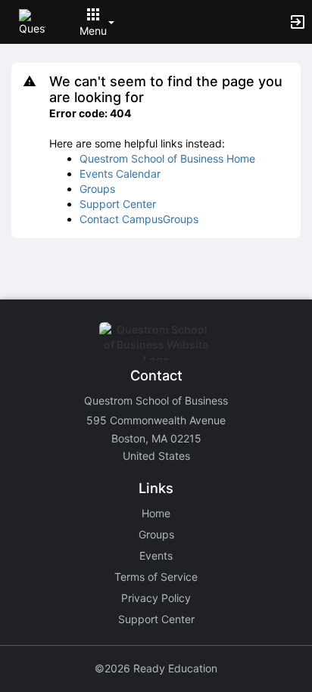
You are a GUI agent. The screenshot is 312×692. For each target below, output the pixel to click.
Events (156, 555)
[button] (32, 20)
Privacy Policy (156, 597)
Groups (97, 188)
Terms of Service (156, 576)
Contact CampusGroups (139, 219)
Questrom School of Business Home (167, 158)
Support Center (118, 203)
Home (156, 513)
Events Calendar (120, 173)
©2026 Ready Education (156, 668)
